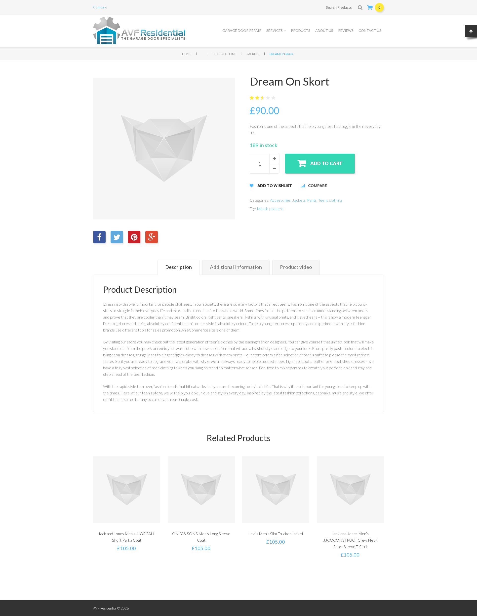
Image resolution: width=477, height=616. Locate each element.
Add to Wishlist (274, 185)
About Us (324, 30)
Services (274, 30)
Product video (296, 267)
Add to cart (326, 163)
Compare (100, 7)
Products (300, 30)
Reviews (346, 30)
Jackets (253, 54)
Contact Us (369, 30)
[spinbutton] (264, 164)
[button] (274, 159)
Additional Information (236, 267)
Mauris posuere (270, 208)
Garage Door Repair (241, 30)
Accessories (280, 200)
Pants (312, 200)
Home (186, 54)
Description (178, 267)
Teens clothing (224, 54)
